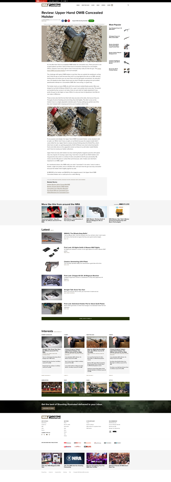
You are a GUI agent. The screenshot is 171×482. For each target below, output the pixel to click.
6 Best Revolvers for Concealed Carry (58, 192)
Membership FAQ (112, 426)
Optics (68, 252)
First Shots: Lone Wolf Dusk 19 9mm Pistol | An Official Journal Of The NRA (119, 368)
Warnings (65, 472)
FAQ (42, 426)
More (52, 230)
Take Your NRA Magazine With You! (51, 466)
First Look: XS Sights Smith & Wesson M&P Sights (82, 247)
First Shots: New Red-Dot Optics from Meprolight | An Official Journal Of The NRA (118, 363)
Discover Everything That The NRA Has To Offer (95, 466)
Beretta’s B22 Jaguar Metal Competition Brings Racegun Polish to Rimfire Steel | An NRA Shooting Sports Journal (96, 364)
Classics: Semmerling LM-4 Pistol (76, 261)
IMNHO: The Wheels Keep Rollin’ (76, 233)
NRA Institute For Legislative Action (94, 426)
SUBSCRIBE (48, 408)
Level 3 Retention (75, 353)
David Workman (81, 179)
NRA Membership (112, 422)
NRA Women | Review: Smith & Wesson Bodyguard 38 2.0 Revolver (96, 220)
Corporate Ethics (58, 472)
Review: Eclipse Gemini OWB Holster (58, 186)
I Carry (66, 335)
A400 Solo (98, 353)
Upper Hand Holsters (56, 179)
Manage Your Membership (114, 428)
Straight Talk (45, 353)
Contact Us (44, 424)
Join (50, 1)
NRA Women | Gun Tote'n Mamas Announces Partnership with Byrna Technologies (119, 220)
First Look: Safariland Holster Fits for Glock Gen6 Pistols (84, 304)
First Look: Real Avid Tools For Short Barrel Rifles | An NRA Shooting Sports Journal (96, 358)
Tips (67, 238)
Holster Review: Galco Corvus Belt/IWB (58, 184)
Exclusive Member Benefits (114, 424)
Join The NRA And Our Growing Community (73, 466)
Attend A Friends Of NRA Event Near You (118, 466)
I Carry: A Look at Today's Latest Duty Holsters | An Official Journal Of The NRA (73, 350)
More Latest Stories (90, 318)
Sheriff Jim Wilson (71, 293)
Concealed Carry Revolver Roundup (57, 188)
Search (43, 430)
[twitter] (65, 20)
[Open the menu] (112, 5)
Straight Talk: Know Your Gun (74, 289)
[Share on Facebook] (62, 20)
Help (42, 428)
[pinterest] (68, 20)
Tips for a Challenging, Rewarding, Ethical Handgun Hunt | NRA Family (52, 357)
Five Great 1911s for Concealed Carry (58, 190)
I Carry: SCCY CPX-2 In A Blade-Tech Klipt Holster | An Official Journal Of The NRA (74, 366)
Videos (103, 5)
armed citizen (52, 353)
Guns (92, 5)
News (78, 5)
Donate (57, 1)
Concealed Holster (66, 179)
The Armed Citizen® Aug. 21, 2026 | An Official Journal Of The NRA (51, 220)
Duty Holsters (68, 353)
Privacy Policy (44, 472)
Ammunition (45, 380)
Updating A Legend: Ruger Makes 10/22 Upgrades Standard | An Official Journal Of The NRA (97, 370)
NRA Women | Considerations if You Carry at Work (73, 219)
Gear (98, 5)
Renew (53, 1)
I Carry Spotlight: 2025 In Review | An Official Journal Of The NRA (73, 357)
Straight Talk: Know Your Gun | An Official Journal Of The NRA (52, 350)
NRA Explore (89, 428)
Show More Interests (92, 395)
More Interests (57, 331)
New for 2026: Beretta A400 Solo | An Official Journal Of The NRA (96, 350)
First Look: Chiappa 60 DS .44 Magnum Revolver (81, 275)
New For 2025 (85, 5)
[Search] (128, 5)
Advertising (44, 422)
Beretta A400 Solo (91, 353)
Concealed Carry (74, 179)
